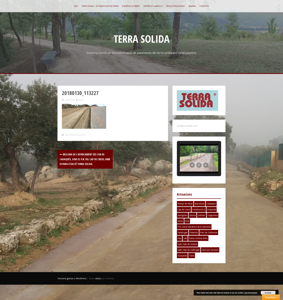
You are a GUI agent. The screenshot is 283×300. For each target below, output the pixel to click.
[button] (192, 165)
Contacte (204, 6)
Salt (185, 238)
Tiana (191, 255)
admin (81, 100)
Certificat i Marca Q (153, 6)
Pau (179, 238)
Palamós (194, 232)
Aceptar (268, 292)
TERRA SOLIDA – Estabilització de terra (100, 6)
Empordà (211, 209)
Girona (192, 215)
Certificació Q (198, 209)
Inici (76, 6)
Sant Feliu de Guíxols (187, 244)
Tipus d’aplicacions (175, 6)
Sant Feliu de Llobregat (189, 249)
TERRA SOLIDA (142, 39)
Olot (187, 221)
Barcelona (199, 203)
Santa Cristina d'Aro (198, 238)
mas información (250, 293)
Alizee (98, 278)
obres (180, 221)
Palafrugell (183, 232)
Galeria (192, 6)
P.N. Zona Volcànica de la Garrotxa (194, 226)
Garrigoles (182, 215)
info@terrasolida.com (187, 125)
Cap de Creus (184, 209)
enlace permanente (76, 134)
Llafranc (201, 215)
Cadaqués (211, 203)
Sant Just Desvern (210, 249)
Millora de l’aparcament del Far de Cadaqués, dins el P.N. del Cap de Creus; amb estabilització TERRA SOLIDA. (85, 159)
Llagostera (213, 215)
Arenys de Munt (185, 203)
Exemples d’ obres (131, 6)
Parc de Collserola (208, 232)
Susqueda (182, 255)
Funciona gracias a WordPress (71, 278)
